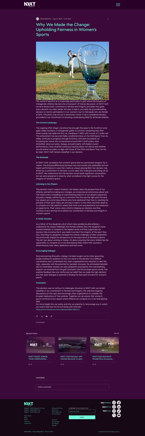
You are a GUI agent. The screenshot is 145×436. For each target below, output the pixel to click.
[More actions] (108, 19)
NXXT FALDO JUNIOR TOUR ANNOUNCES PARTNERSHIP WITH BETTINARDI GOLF (38, 357)
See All (116, 333)
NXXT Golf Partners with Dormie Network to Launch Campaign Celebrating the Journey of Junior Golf (72, 357)
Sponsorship (55, 422)
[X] (114, 415)
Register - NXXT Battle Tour (32, 410)
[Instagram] (114, 402)
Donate (54, 425)
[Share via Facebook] (37, 316)
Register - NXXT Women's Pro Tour (34, 408)
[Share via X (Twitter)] (42, 316)
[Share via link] (51, 316)
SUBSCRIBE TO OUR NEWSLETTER (79, 408)
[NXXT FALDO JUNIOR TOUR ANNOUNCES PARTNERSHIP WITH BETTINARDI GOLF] (40, 345)
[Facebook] (119, 402)
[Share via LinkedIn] (47, 316)
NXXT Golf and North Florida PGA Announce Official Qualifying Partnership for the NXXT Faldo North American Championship (104, 357)
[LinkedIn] (119, 407)
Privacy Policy (49, 431)
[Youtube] (119, 415)
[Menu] (118, 5)
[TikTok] (119, 411)
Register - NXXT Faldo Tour (32, 412)
